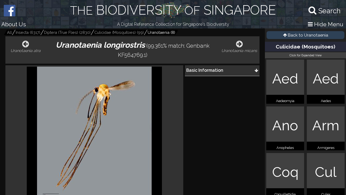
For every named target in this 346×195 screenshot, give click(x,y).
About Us (13, 24)
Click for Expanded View (306, 55)
